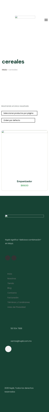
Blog (9, 288)
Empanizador (24, 181)
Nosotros (11, 278)
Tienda (10, 283)
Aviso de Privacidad (16, 307)
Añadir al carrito (43, 141)
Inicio (4, 69)
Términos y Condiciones (18, 302)
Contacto (12, 292)
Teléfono (15, 323)
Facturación (12, 297)
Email (13, 336)
